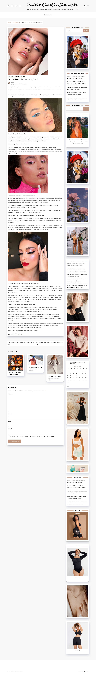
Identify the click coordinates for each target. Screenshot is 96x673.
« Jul (68, 386)
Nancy (12, 82)
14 (79, 375)
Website (10, 429)
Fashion (18, 76)
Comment (11, 394)
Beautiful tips (12, 76)
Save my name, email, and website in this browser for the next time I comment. (32, 436)
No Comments (24, 84)
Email (10, 421)
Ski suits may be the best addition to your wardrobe (35, 369)
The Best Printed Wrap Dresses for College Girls (54, 378)
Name (10, 414)
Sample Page (48, 15)
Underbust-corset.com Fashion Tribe (52, 5)
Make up (23, 76)
